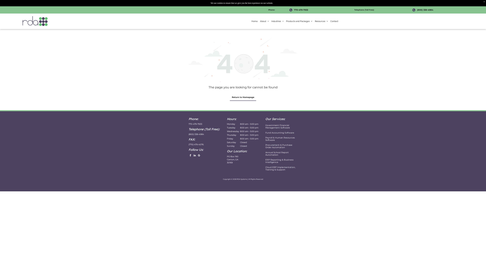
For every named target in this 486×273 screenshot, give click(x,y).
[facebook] (190, 156)
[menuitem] (254, 21)
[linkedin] (195, 156)
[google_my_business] (199, 156)
